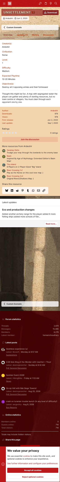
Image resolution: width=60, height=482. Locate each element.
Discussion (48, 35)
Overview (8, 35)
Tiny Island (11, 164)
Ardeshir (9, 18)
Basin (9, 156)
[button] (4, 3)
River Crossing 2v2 (15, 176)
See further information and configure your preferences (32, 463)
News (8, 381)
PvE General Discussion (16, 368)
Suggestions (11, 355)
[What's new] (50, 3)
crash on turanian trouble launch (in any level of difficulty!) (31, 401)
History (35, 35)
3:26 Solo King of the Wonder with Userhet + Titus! (28, 362)
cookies (26, 456)
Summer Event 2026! (15, 375)
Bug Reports (11, 407)
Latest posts (11, 342)
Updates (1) (22, 35)
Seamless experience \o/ (17, 349)
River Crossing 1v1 (15, 170)
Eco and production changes (18, 209)
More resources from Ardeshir (17, 146)
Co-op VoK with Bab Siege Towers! (21, 388)
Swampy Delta (13, 150)
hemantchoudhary (51, 335)
